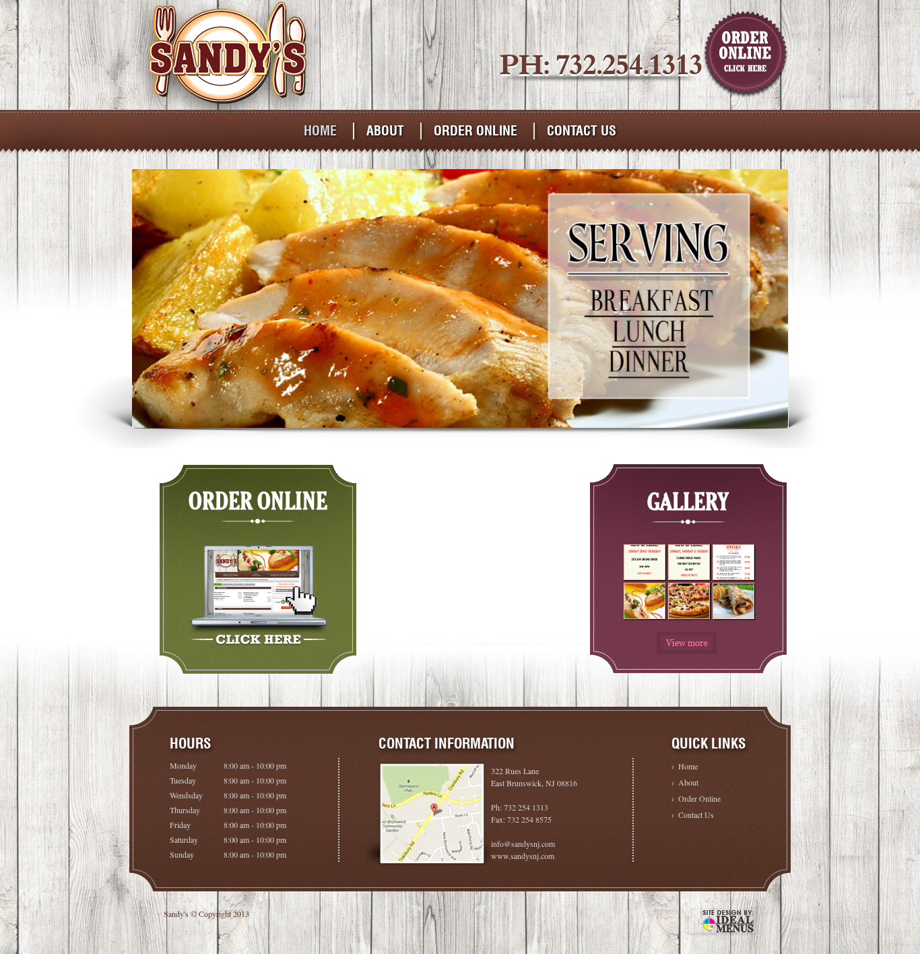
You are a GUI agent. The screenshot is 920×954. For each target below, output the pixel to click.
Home (320, 131)
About (385, 131)
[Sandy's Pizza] (226, 106)
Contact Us (581, 131)
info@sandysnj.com (523, 843)
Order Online (475, 131)
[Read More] (686, 642)
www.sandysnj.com (522, 855)
